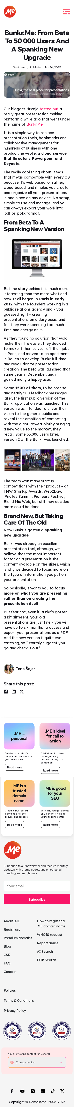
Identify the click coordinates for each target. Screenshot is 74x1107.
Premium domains (18, 938)
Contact (10, 972)
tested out (49, 108)
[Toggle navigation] (66, 11)
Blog (7, 946)
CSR (7, 955)
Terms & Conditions (19, 1000)
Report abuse (48, 943)
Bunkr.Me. (35, 124)
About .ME (12, 921)
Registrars (12, 929)
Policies (10, 990)
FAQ (7, 963)
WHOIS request (49, 935)
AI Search (45, 951)
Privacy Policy (15, 1010)
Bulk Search (46, 960)
